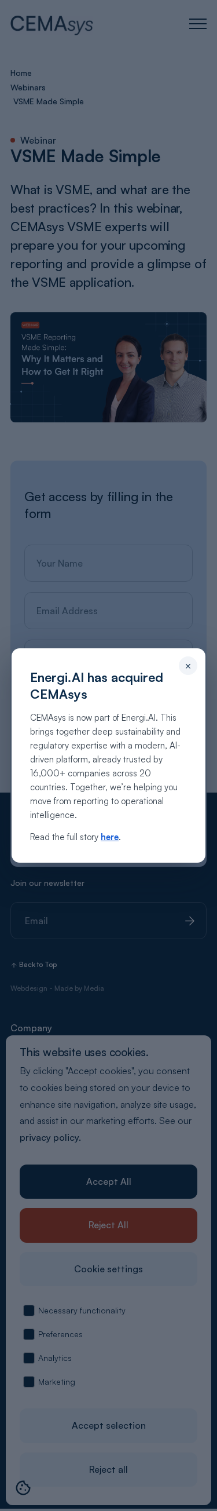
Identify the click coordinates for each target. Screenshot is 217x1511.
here (110, 836)
